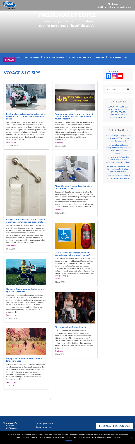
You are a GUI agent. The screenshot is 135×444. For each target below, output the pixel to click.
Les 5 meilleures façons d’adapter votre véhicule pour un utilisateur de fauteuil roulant (25, 116)
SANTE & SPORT (32, 57)
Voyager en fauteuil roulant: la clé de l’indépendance (24, 359)
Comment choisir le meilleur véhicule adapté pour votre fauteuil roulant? (72, 253)
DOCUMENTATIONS (118, 57)
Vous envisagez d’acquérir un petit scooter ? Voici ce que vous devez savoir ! (118, 138)
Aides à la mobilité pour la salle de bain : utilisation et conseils (74, 187)
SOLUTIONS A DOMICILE (80, 57)
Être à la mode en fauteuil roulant (71, 327)
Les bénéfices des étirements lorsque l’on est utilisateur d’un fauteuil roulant (118, 169)
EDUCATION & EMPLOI (54, 57)
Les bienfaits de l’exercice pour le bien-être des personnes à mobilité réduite (118, 159)
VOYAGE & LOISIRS (11, 57)
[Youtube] (120, 76)
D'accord (68, 441)
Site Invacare (114, 4)
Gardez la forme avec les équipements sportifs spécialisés (25, 290)
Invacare (9, 60)
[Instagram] (114, 76)
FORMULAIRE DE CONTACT (114, 425)
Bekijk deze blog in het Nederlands (114, 7)
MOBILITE (99, 57)
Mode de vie (123, 109)
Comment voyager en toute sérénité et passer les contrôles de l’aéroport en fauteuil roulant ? (74, 116)
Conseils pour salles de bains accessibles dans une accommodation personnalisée (26, 220)
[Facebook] (108, 76)
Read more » (11, 142)
